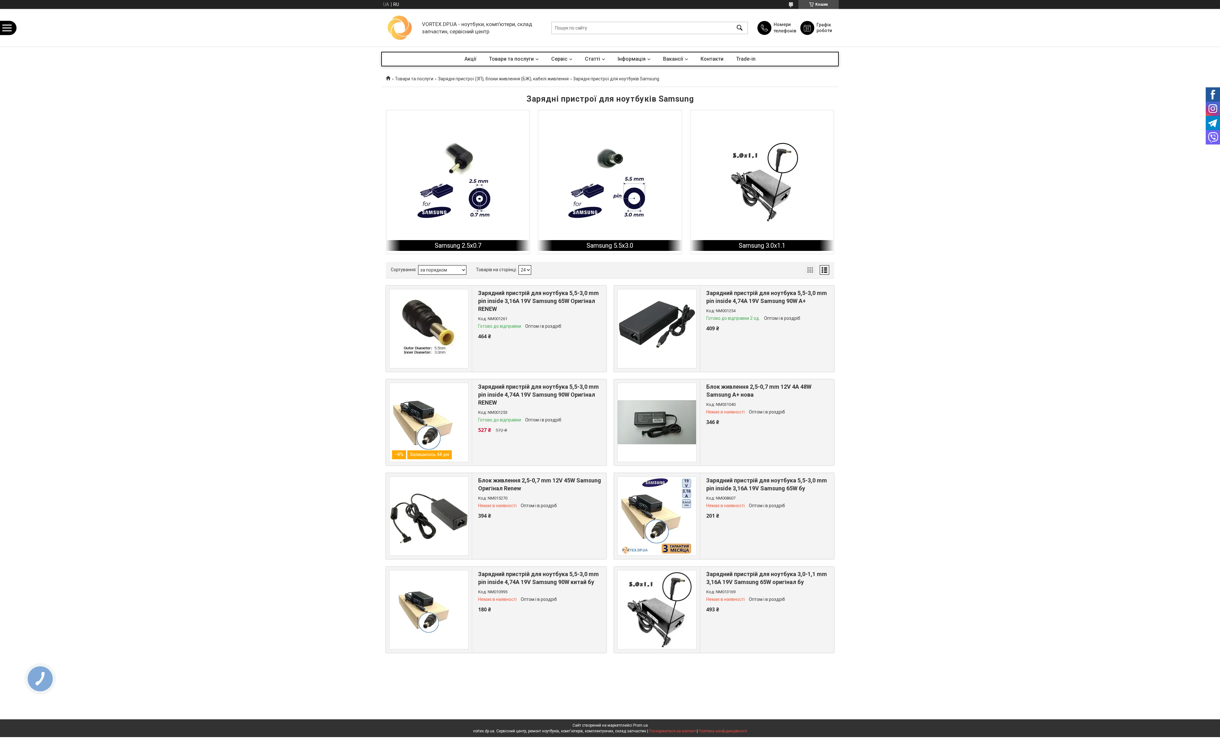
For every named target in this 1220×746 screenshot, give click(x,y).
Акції (470, 59)
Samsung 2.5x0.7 (458, 245)
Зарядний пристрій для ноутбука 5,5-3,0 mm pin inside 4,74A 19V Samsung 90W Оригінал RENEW (538, 394)
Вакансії (673, 59)
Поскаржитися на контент (672, 731)
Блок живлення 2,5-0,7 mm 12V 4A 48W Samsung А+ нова (758, 390)
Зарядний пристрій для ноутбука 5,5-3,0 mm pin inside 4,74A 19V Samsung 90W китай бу (538, 578)
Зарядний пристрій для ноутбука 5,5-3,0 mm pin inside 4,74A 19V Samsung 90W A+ (766, 297)
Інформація (632, 59)
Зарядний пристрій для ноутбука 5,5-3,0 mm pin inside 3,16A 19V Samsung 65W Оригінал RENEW (538, 301)
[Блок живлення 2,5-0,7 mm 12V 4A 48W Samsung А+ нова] (657, 422)
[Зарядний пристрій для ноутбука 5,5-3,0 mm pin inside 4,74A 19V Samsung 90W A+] (657, 328)
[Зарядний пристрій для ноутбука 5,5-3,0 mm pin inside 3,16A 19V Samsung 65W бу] (657, 516)
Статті (592, 59)
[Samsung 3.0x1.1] (762, 182)
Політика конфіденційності (723, 731)
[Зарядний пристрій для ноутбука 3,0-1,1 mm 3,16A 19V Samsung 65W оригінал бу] (657, 609)
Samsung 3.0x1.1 (762, 245)
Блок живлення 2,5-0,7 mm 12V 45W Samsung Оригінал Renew (539, 484)
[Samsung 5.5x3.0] (610, 182)
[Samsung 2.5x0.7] (458, 182)
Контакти (712, 59)
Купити (512, 343)
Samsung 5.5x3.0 (609, 245)
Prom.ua (640, 725)
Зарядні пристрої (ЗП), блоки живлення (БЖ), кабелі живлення (503, 78)
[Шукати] (739, 28)
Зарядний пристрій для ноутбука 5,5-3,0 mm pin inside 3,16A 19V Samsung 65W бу (766, 484)
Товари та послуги (511, 59)
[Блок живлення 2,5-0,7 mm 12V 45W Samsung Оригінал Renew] (429, 516)
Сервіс (559, 59)
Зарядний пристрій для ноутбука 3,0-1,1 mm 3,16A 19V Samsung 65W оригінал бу (766, 578)
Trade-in (746, 59)
